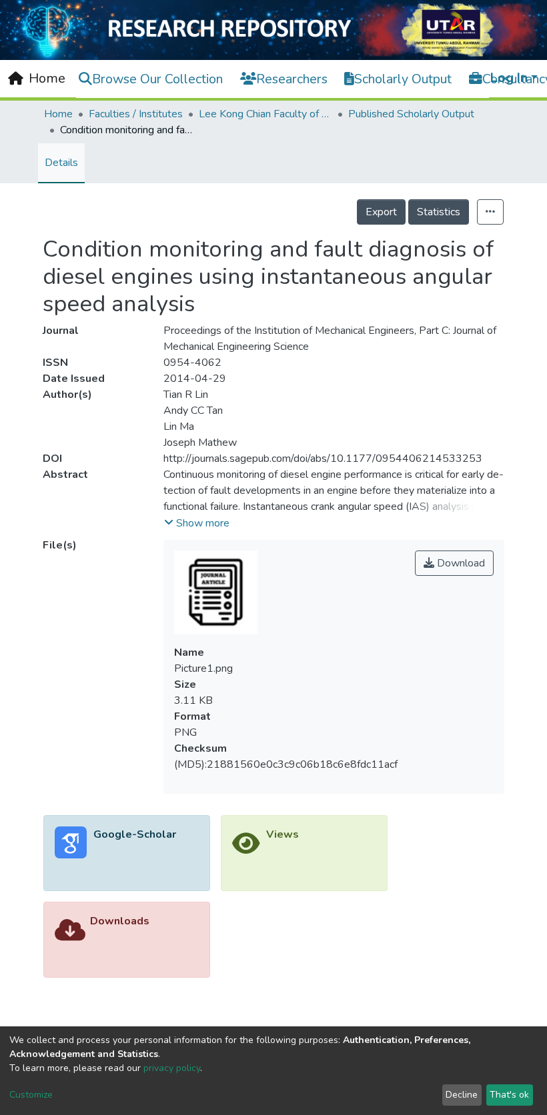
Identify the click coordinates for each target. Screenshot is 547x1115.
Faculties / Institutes (136, 114)
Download (459, 563)
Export (381, 212)
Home (58, 114)
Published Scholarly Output (411, 114)
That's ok (509, 1094)
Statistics (438, 212)
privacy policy (171, 1068)
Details (61, 162)
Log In (509, 78)
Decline (462, 1094)
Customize (31, 1094)
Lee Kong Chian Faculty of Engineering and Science (265, 114)
